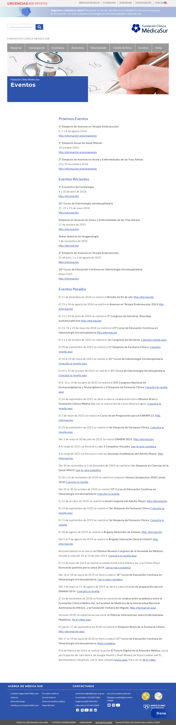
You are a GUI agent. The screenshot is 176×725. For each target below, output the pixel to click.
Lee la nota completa (143, 446)
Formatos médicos (50, 693)
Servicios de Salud (89, 2)
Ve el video (149, 659)
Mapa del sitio (48, 705)
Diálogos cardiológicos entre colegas (119, 699)
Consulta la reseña (77, 482)
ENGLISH (159, 2)
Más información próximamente (78, 135)
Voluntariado (98, 47)
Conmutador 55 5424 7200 (87, 697)
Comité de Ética (122, 47)
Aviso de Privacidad (104, 722)
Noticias (14, 697)
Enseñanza (126, 2)
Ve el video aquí (81, 619)
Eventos (143, 47)
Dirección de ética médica (53, 701)
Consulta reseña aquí (153, 339)
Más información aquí (143, 607)
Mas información (144, 297)
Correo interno (49, 697)
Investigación (143, 2)
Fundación (109, 2)
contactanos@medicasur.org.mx (89, 693)
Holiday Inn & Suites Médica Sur (25, 705)
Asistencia (77, 47)
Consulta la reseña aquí (73, 363)
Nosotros (16, 47)
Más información (69, 196)
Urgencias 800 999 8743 (86, 701)
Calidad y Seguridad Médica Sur (25, 693)
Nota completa (106, 643)
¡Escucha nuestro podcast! (119, 693)
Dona (158, 47)
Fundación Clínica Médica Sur (28, 38)
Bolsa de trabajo (18, 701)
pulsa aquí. (121, 659)
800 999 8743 (27, 3)
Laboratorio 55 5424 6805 (87, 705)
